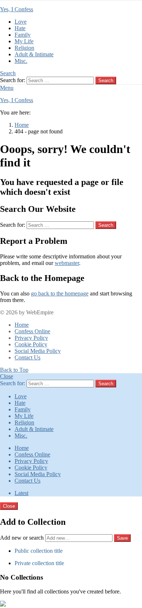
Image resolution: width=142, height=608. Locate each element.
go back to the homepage (59, 293)
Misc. (21, 61)
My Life (24, 41)
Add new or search (22, 538)
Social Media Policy (38, 351)
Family (23, 35)
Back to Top (14, 370)
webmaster (67, 263)
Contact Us (27, 357)
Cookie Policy (31, 344)
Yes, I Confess (16, 9)
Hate (20, 28)
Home (22, 325)
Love (21, 22)
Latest (21, 493)
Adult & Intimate (34, 54)
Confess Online (32, 331)
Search (105, 80)
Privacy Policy (31, 338)
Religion (24, 48)
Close (6, 376)
